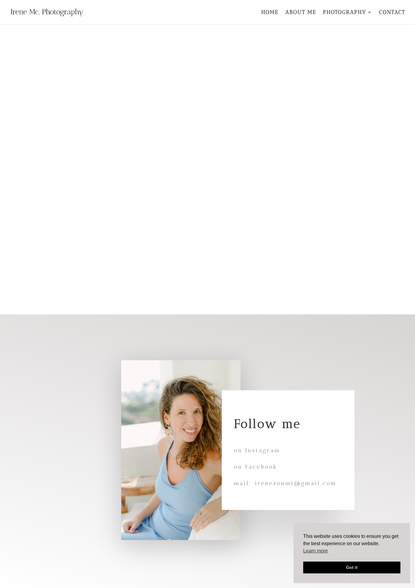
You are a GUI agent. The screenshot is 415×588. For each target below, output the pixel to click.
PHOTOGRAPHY (344, 12)
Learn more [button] (315, 550)
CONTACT (392, 12)
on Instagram (257, 450)
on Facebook (255, 466)
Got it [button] (352, 567)
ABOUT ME (300, 12)
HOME (270, 12)
